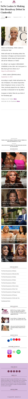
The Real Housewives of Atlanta (8, 270)
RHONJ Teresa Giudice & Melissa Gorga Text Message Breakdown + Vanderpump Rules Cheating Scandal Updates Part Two (18, 312)
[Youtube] (9, 354)
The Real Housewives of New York (9, 289)
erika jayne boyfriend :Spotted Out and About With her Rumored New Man (17, 327)
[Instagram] (14, 371)
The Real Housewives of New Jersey (9, 286)
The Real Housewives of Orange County (10, 292)
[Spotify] (18, 350)
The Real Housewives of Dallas (8, 276)
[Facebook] (8, 371)
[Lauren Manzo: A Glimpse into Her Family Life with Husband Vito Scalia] (5, 320)
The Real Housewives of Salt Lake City (10, 298)
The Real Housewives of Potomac (9, 295)
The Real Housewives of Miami (8, 283)
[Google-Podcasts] (14, 350)
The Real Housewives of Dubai (8, 280)
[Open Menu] (1, 2)
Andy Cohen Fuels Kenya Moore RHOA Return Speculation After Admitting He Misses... (12, 220)
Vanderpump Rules (5, 301)
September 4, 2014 (6, 77)
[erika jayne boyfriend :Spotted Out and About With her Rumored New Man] (5, 328)
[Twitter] (11, 371)
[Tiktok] (17, 371)
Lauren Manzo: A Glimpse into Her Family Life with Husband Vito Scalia (18, 319)
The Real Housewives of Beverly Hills (10, 273)
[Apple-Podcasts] (9, 350)
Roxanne (9, 17)
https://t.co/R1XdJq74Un (8, 71)
